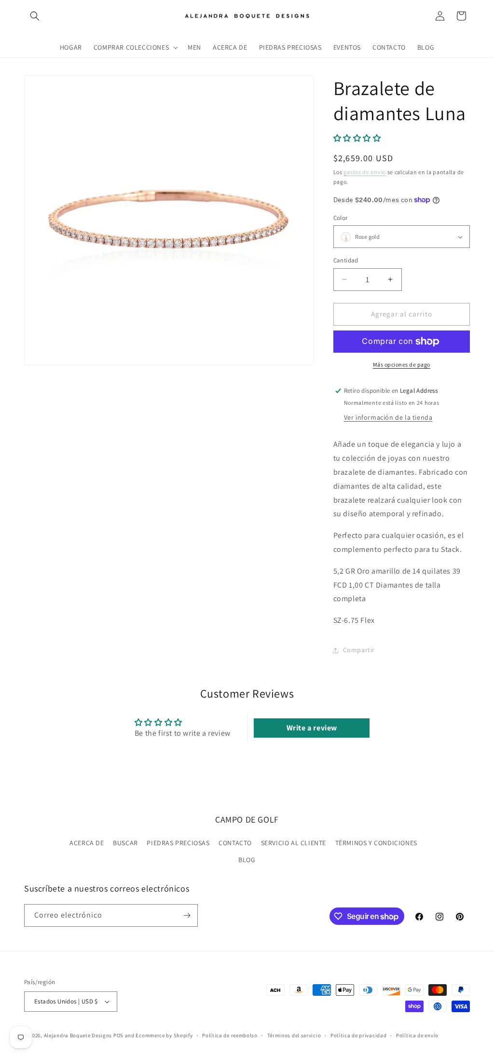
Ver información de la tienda (388, 417)
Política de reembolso (230, 1035)
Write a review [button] (312, 728)
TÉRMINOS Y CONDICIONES (376, 842)
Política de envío (417, 1035)
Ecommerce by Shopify (164, 1035)
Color (340, 218)
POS (118, 1035)
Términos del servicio (294, 1035)
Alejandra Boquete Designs (78, 1035)
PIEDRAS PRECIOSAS (178, 842)
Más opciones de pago (401, 364)
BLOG (246, 859)
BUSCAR (125, 842)
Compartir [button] (359, 650)
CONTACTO (235, 842)
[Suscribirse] (186, 915)
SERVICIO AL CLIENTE (293, 842)
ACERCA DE (86, 842)
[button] (34, 16)
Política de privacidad (358, 1035)
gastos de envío (364, 172)
